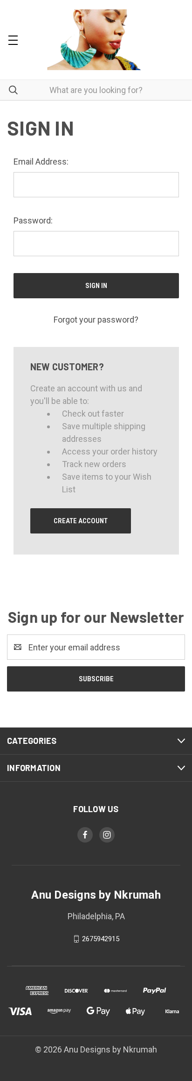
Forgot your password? (96, 319)
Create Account (81, 521)
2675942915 (100, 939)
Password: (33, 220)
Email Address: (41, 161)
